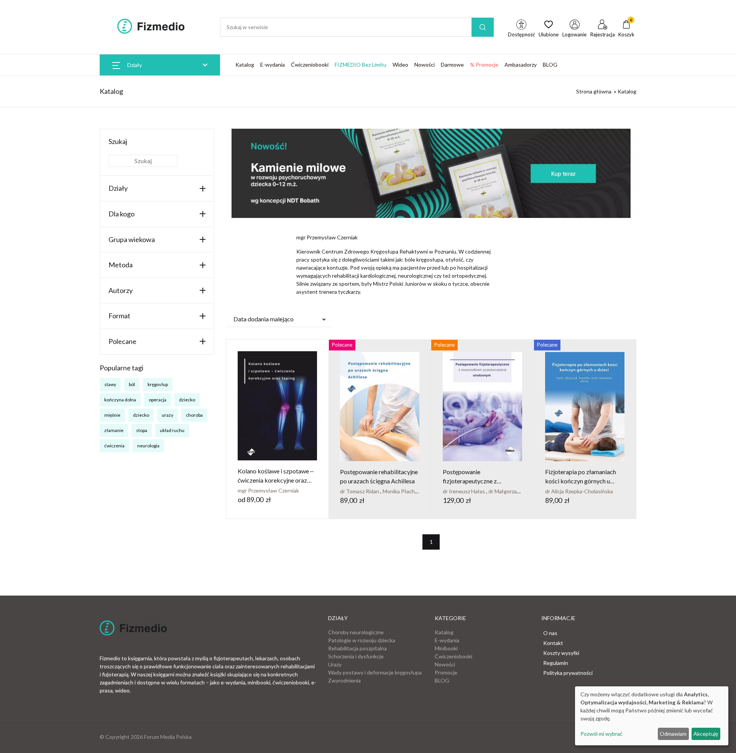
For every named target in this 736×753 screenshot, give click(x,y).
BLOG (550, 64)
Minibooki (446, 648)
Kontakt (553, 643)
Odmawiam (673, 733)
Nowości (424, 64)
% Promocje (484, 64)
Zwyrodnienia (344, 680)
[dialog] (651, 715)
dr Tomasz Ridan (360, 491)
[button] (279, 319)
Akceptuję (705, 733)
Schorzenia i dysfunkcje (356, 656)
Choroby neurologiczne (356, 632)
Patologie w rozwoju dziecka (361, 640)
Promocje (446, 672)
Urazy (335, 664)
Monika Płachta (402, 491)
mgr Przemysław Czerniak (268, 490)
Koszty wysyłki (561, 653)
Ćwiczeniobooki (310, 64)
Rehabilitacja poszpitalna (357, 648)
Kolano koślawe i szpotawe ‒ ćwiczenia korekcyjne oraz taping (276, 480)
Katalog (244, 64)
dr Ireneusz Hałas (464, 491)
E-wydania (272, 64)
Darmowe (452, 64)
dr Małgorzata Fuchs (513, 491)
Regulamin (555, 663)
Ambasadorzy (520, 64)
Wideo (400, 64)
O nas (550, 633)
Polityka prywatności (568, 673)
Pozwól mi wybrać (601, 733)
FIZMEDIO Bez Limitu (360, 64)
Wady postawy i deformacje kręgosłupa (375, 672)
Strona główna (593, 91)
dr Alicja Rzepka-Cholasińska (579, 491)
